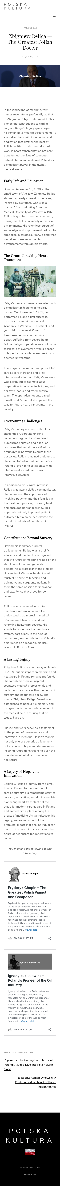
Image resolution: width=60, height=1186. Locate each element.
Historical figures (13, 1052)
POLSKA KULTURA (18, 6)
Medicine (28, 1052)
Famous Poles (30, 28)
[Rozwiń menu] (54, 16)
